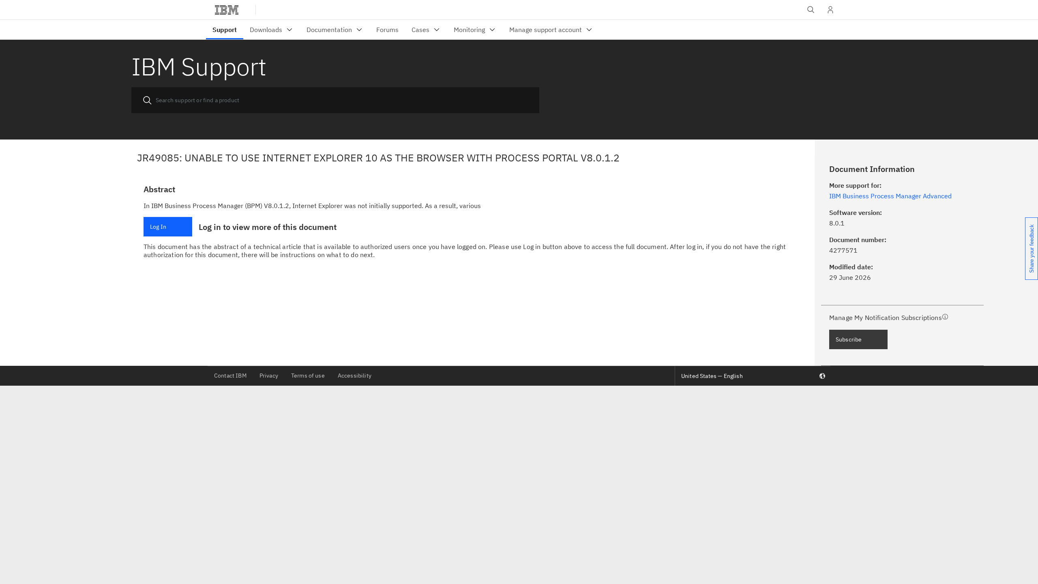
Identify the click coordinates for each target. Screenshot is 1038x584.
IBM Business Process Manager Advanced (890, 196)
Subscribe (849, 339)
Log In (158, 226)
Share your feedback (1032, 248)
